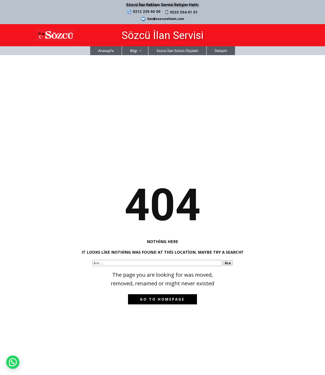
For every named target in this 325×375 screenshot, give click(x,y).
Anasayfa (106, 50)
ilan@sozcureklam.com (164, 19)
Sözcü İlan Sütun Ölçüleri (177, 50)
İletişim (221, 50)
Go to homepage (162, 299)
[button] (12, 362)
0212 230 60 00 (146, 11)
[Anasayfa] (55, 35)
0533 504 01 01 (183, 12)
